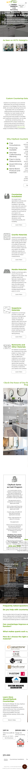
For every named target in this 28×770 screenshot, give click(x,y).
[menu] (25, 3)
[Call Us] (24, 767)
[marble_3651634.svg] (7, 313)
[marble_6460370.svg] (7, 349)
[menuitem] (6, 759)
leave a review (8, 595)
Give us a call (21, 126)
